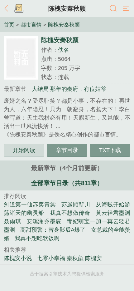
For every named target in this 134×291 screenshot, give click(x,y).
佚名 (63, 50)
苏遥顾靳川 (75, 204)
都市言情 (31, 25)
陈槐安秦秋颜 (67, 8)
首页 (9, 25)
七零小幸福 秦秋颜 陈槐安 (69, 258)
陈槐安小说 (18, 258)
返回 (7, 8)
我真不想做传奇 (70, 213)
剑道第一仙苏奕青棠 (30, 204)
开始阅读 (24, 150)
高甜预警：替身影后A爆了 (53, 230)
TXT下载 (110, 150)
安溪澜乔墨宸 (43, 221)
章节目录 (67, 150)
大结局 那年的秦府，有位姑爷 (69, 89)
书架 (18, 8)
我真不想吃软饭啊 (37, 238)
